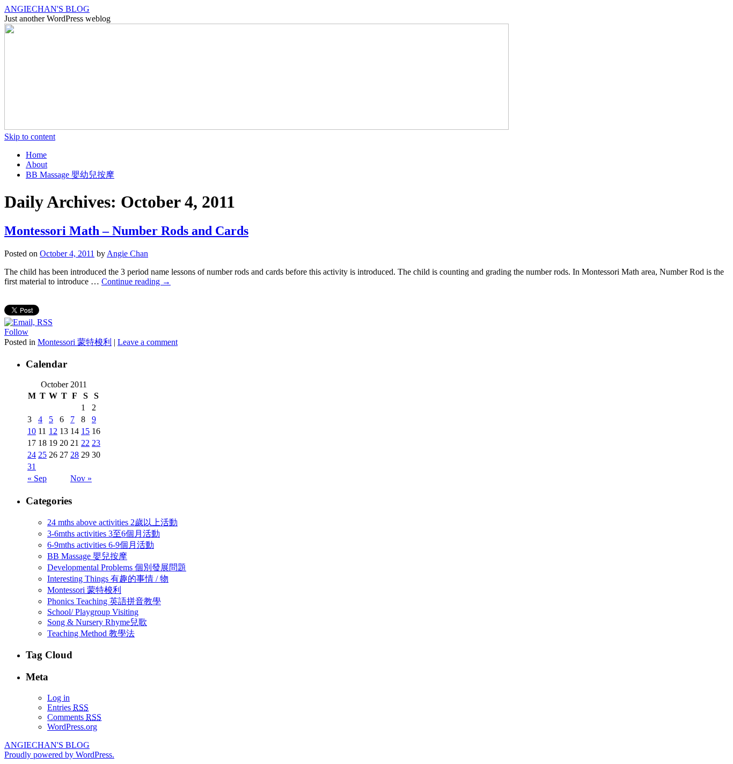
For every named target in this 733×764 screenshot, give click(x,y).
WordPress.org (72, 726)
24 (31, 454)
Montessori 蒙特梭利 (75, 342)
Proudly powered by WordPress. (59, 754)
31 (31, 466)
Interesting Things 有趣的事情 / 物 (107, 578)
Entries (68, 707)
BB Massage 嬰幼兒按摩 (70, 174)
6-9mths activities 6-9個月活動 (100, 544)
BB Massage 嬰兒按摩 (87, 556)
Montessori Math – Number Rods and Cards (126, 231)
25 (42, 454)
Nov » (81, 478)
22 (85, 442)
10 (31, 431)
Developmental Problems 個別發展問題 (116, 567)
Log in (58, 697)
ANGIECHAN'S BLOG (47, 8)
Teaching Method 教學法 (91, 633)
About (36, 164)
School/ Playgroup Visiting (92, 611)
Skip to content (29, 136)
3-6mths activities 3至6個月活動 (103, 533)
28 (74, 454)
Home (36, 154)
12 (53, 431)
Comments (74, 717)
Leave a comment (148, 342)
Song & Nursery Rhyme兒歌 (97, 622)
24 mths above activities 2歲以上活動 (112, 522)
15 (85, 431)
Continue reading (136, 281)
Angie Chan (127, 253)
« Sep (37, 478)
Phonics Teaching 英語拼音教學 (104, 601)
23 (96, 442)
